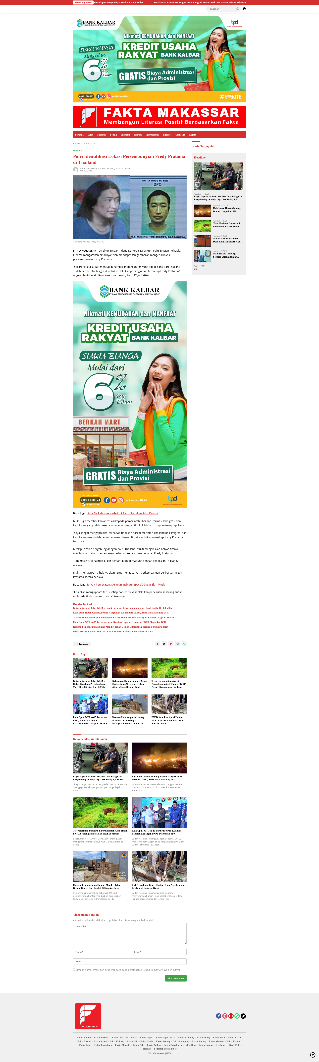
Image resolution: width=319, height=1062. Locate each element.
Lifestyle (167, 135)
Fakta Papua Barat (165, 1037)
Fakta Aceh (131, 1037)
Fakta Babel (85, 1045)
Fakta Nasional (101, 1037)
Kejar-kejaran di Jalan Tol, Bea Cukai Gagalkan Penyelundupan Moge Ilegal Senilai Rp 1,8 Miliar (123, 608)
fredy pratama (99, 168)
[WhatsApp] (237, 1016)
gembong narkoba (114, 168)
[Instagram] (224, 1016)
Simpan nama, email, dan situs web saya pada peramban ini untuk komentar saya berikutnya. (128, 969)
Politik (113, 135)
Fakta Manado (122, 1045)
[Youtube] (231, 1016)
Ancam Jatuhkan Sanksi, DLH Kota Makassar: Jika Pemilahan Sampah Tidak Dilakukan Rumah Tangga (226, 240)
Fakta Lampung (181, 1041)
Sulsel (90, 135)
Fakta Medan (84, 1041)
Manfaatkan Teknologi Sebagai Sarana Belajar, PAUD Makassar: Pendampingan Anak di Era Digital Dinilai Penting (227, 255)
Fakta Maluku (216, 1041)
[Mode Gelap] (244, 9)
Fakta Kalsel (100, 1041)
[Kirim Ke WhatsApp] (184, 643)
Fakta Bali (132, 1041)
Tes (195, 269)
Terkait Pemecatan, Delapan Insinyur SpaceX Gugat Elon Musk (126, 584)
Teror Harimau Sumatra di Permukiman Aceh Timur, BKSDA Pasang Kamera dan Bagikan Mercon (123, 617)
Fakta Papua (146, 1037)
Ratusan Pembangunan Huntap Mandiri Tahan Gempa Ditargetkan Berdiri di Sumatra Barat (120, 627)
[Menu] (75, 9)
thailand (128, 168)
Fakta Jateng (203, 1037)
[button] (237, 8)
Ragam (192, 135)
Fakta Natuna (206, 1045)
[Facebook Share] (157, 643)
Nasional (101, 135)
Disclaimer (221, 1045)
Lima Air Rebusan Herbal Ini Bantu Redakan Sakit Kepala (122, 513)
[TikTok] (243, 1016)
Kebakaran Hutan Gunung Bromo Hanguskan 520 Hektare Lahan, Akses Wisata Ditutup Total (142, 2)
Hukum (138, 135)
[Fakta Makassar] (159, 116)
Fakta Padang (199, 1041)
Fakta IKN (117, 1037)
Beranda (79, 135)
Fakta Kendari (233, 1041)
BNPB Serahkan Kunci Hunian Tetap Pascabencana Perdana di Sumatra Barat (113, 631)
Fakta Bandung (186, 1037)
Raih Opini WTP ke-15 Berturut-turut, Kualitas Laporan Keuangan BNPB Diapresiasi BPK (119, 622)
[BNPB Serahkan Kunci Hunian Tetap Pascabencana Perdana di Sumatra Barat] (169, 704)
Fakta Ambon (154, 1045)
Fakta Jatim (219, 1037)
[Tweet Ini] (164, 643)
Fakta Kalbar (84, 1037)
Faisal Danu (85, 168)
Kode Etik (234, 1045)
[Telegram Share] (177, 643)
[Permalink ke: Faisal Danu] (75, 169)
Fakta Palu (138, 1045)
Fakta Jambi (146, 1041)
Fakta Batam (235, 1037)
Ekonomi (125, 135)
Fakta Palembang (103, 1045)
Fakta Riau (190, 1045)
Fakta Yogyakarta (173, 1045)
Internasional (152, 135)
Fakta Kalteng (116, 1041)
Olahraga (180, 135)
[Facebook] (218, 1016)
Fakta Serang (163, 1041)
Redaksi (147, 1049)
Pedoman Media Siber (165, 1049)
